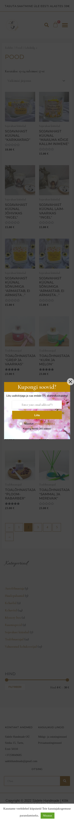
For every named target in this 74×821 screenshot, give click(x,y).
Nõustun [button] (47, 815)
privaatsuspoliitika (44, 423)
